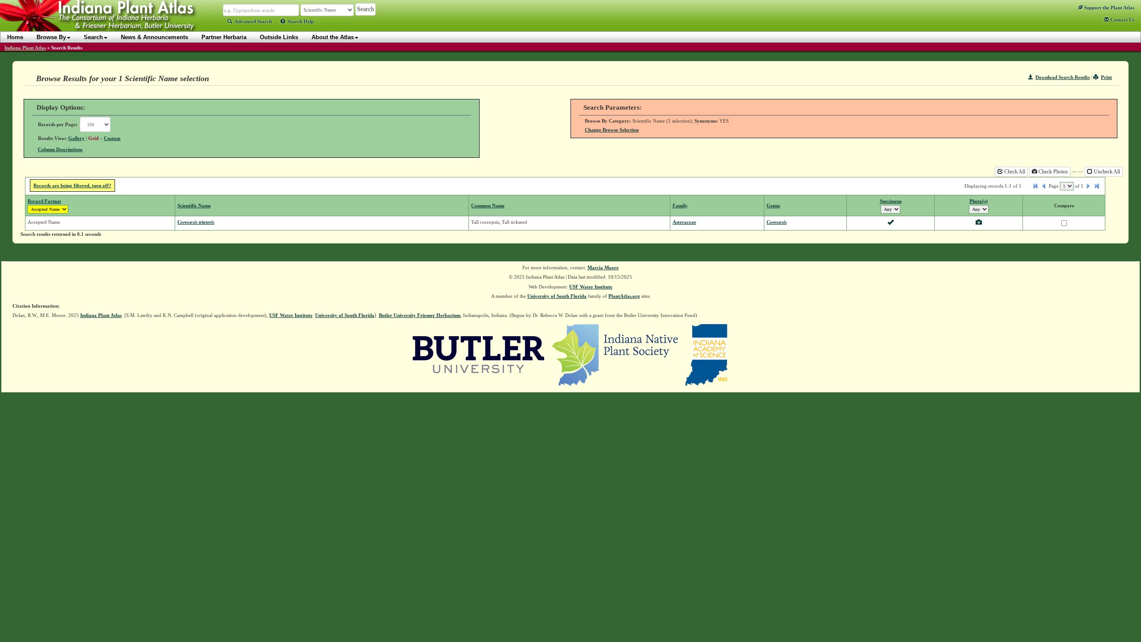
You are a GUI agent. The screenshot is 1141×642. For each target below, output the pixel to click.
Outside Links (279, 37)
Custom (112, 138)
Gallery (76, 138)
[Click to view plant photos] (979, 223)
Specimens (891, 201)
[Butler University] (479, 354)
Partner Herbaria (223, 37)
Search (93, 37)
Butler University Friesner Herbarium (419, 315)
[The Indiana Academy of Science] (706, 354)
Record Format (44, 201)
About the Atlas (333, 37)
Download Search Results (1062, 77)
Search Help (300, 21)
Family (680, 205)
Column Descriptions (60, 149)
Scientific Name (194, 205)
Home (15, 37)
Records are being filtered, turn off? (72, 185)
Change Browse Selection (612, 129)
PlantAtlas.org (624, 296)
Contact (1121, 19)
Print (1106, 77)
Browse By (51, 37)
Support (1108, 7)
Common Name (488, 205)
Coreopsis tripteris (195, 222)
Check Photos (1052, 172)
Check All (1014, 172)
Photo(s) (978, 201)
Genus (773, 205)
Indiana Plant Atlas (25, 47)
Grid (93, 138)
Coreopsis (777, 222)
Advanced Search (253, 21)
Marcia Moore (603, 267)
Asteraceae (684, 222)
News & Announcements (154, 37)
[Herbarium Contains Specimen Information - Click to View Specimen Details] (890, 223)
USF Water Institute (590, 286)
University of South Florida (557, 296)
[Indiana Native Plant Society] (615, 354)
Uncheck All (1106, 172)
